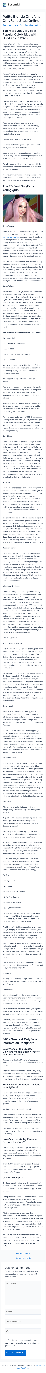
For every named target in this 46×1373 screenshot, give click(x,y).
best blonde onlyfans (11, 237)
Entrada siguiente (23, 1258)
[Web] (23, 1332)
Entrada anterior (23, 1254)
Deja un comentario (10, 25)
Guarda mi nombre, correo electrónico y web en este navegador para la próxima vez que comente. (22, 1343)
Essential (14, 4)
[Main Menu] (41, 4)
